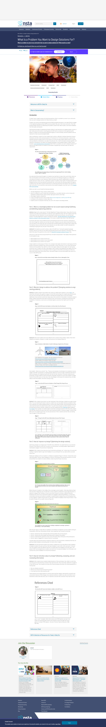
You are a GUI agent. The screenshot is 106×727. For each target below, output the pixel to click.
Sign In (73, 23)
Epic (71, 292)
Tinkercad (65, 407)
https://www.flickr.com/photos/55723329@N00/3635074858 (49, 361)
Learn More (57, 724)
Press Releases (44, 711)
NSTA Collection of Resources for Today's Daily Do (45, 635)
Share (21, 50)
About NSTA (43, 700)
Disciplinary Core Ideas (34, 85)
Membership (58, 29)
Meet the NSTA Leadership (46, 704)
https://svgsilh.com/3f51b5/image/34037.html (46, 359)
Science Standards (22, 709)
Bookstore (28, 29)
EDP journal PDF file (66, 197)
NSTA (19, 33)
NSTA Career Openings (45, 707)
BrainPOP (60, 232)
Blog (19, 711)
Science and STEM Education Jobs (48, 709)
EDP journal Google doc (55, 197)
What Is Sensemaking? (37, 110)
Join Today (59, 52)
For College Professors (69, 702)
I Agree (69, 723)
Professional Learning (49, 29)
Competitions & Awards (75, 29)
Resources (21, 29)
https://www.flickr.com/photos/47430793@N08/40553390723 (49, 366)
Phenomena (63, 85)
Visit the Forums (84, 643)
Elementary (53, 88)
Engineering (44, 85)
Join (80, 23)
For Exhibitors (67, 707)
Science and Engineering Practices (37, 88)
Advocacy (84, 29)
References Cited (36, 629)
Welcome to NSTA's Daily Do (39, 104)
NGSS (58, 85)
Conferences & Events (37, 29)
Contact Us (43, 702)
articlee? (32, 647)
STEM (47, 88)
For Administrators (68, 700)
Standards (65, 29)
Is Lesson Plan (51, 85)
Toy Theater (32, 408)
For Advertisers (68, 704)
